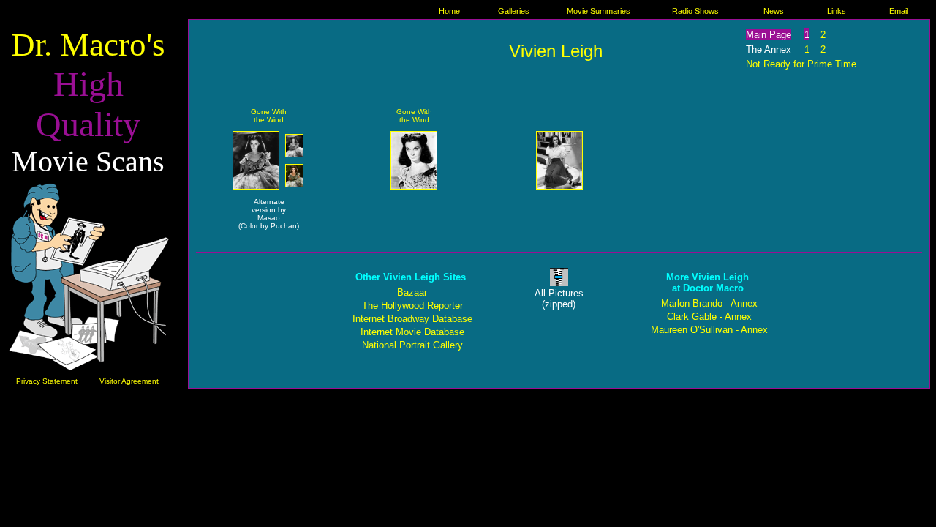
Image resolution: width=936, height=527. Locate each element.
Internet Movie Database (412, 331)
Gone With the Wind (269, 116)
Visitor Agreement (129, 381)
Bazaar (412, 292)
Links (836, 11)
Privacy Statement (47, 381)
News (773, 11)
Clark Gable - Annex (709, 316)
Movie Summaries (598, 11)
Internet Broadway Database (412, 318)
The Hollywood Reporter (412, 305)
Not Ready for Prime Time (801, 64)
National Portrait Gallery (412, 345)
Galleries (513, 11)
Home (449, 11)
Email (898, 11)
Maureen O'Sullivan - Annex (709, 329)
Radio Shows (695, 11)
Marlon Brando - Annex (709, 303)
